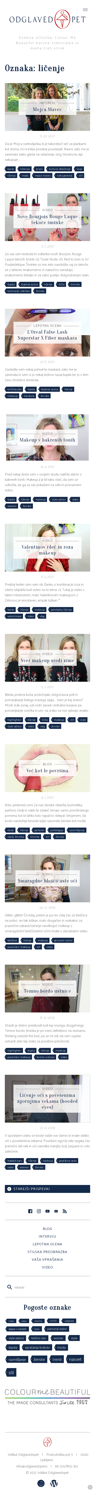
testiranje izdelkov (19, 290)
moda (25, 175)
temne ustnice (46, 1057)
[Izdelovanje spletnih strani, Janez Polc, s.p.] (41, 1485)
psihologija (56, 830)
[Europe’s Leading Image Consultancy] (47, 1403)
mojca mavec (43, 175)
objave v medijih (18, 1328)
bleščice (12, 940)
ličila (62, 284)
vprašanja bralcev (37, 1347)
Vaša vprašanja (47, 1259)
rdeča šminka (16, 836)
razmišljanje (77, 830)
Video (47, 1267)
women (12, 505)
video (75, 499)
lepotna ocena (29, 284)
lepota (11, 284)
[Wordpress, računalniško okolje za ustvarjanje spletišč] (54, 1485)
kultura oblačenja (59, 168)
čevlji (11, 830)
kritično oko (14, 389)
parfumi (39, 830)
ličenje (12, 175)
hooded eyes (15, 1160)
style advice (59, 499)
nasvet (75, 1359)
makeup (13, 395)
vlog (42, 616)
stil (81, 175)
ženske (40, 290)
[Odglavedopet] (47, 15)
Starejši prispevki (31, 1188)
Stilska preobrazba (47, 1251)
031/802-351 (69, 1466)
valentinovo (14, 616)
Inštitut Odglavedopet (53, 1472)
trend (57, 1359)
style (83, 719)
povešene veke (68, 1160)
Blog (47, 1228)
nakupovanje (65, 175)
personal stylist (63, 940)
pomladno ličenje (61, 609)
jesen (39, 168)
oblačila (38, 1321)
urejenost (69, 1320)
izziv (37, 1328)
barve (11, 168)
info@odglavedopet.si (31, 1466)
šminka (75, 284)
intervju (25, 168)
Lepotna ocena (47, 1244)
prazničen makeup (19, 946)
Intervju (47, 1236)
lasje (79, 168)
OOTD (53, 1320)
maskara (29, 395)
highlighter (14, 719)
